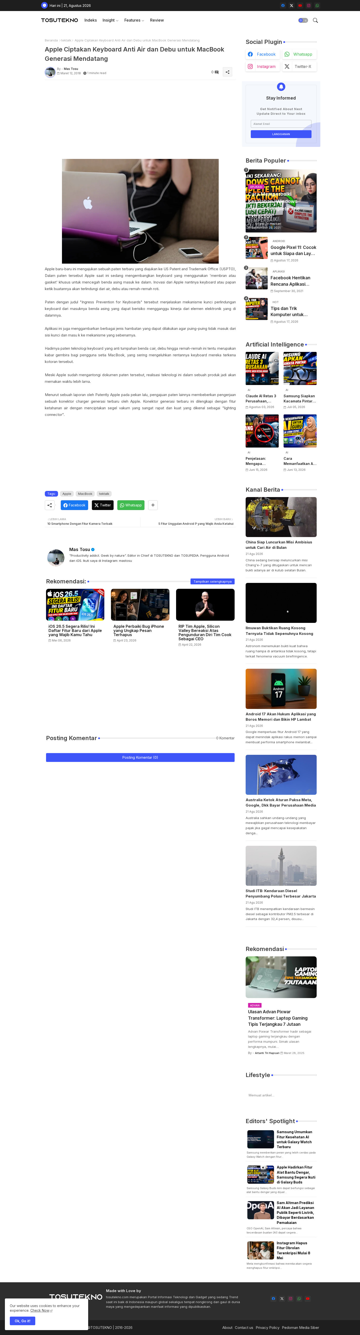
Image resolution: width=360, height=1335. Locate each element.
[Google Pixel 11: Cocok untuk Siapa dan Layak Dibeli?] (257, 248)
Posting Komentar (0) (140, 757)
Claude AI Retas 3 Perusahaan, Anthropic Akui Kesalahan (261, 399)
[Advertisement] (140, 118)
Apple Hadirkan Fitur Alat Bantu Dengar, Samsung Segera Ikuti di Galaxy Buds (296, 1174)
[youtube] (300, 5)
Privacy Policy (267, 1327)
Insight (109, 20)
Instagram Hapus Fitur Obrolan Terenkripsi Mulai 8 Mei (293, 1250)
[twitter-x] (291, 5)
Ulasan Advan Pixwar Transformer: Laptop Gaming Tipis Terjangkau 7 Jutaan (278, 1018)
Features (132, 20)
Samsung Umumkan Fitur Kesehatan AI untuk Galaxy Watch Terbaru (294, 1139)
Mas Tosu (79, 549)
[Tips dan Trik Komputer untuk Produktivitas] (257, 309)
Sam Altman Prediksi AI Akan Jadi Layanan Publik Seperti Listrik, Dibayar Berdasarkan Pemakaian (295, 1213)
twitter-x (303, 66)
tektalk (66, 40)
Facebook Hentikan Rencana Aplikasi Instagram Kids (290, 281)
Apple (66, 494)
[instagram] (309, 5)
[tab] (91, 20)
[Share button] (153, 505)
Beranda (51, 40)
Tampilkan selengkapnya (212, 581)
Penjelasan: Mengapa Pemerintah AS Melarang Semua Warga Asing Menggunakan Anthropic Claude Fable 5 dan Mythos (261, 461)
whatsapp (302, 54)
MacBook (85, 494)
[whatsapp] (317, 5)
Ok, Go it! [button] (22, 1321)
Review (157, 20)
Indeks (90, 20)
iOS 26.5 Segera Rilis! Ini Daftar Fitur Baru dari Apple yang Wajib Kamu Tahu (75, 630)
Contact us (244, 1327)
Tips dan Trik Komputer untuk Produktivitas (287, 312)
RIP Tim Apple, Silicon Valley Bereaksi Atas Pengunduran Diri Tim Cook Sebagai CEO (205, 632)
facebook (266, 54)
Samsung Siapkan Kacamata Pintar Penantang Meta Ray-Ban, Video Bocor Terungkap (299, 399)
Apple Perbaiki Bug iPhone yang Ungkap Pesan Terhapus (138, 630)
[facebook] (283, 5)
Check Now (39, 1310)
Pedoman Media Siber (300, 1327)
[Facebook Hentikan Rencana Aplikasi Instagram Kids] (257, 278)
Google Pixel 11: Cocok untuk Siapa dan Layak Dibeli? (293, 251)
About (227, 1327)
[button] (303, 20)
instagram (266, 66)
